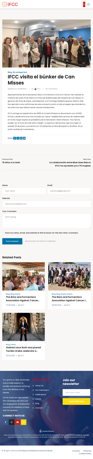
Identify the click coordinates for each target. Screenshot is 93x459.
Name (5, 185)
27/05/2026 (10, 305)
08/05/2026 (56, 305)
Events (17, 294)
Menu (88, 4)
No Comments (51, 89)
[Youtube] (17, 422)
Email (49, 185)
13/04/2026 (10, 355)
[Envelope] (23, 422)
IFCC (39, 89)
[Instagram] (11, 422)
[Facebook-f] (5, 422)
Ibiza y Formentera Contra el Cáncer (37, 451)
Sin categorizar (20, 72)
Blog (10, 72)
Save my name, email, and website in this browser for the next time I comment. (41, 233)
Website (6, 198)
